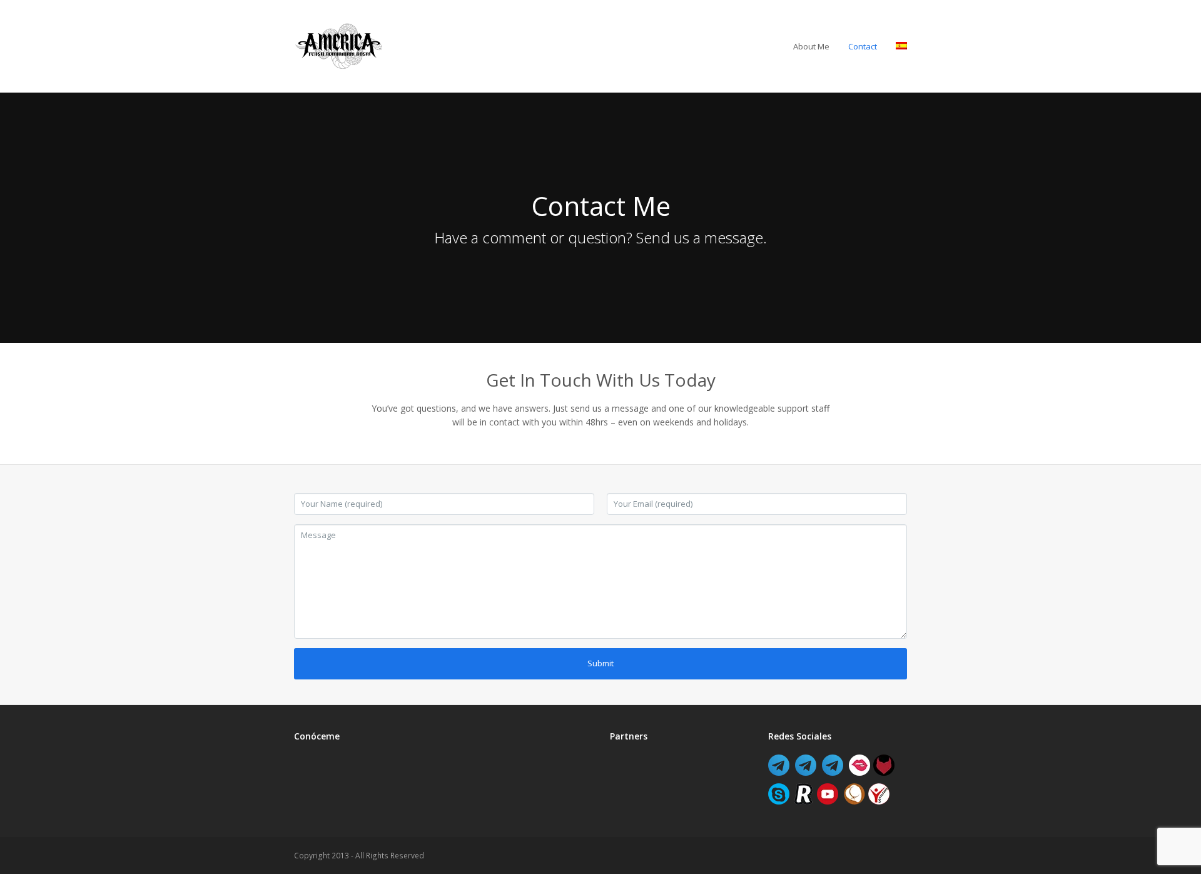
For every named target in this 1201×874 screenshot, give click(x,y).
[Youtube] (827, 801)
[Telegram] (778, 772)
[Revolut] (803, 801)
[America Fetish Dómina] (805, 772)
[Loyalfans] (878, 801)
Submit (600, 663)
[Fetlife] (883, 772)
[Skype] (778, 801)
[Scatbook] (854, 801)
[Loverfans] (859, 772)
